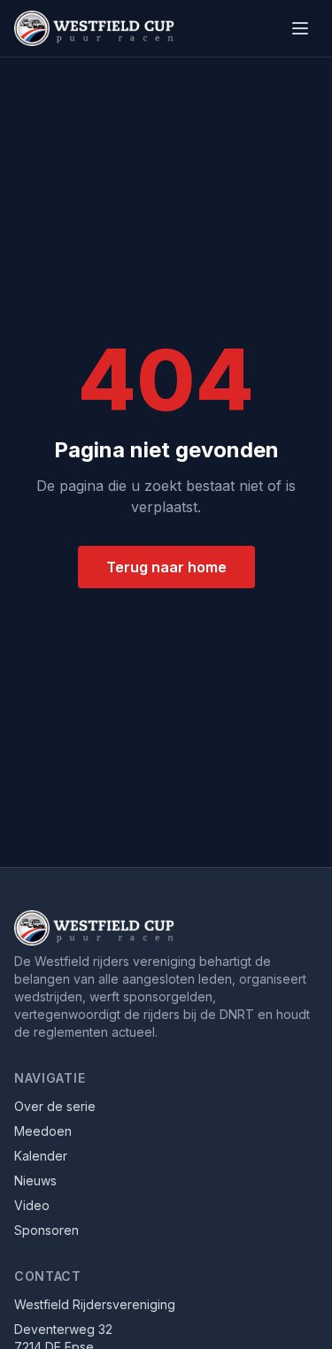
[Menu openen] (300, 28)
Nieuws (35, 1180)
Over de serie (55, 1106)
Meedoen (43, 1130)
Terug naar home (166, 567)
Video (32, 1205)
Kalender (40, 1155)
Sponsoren (46, 1230)
